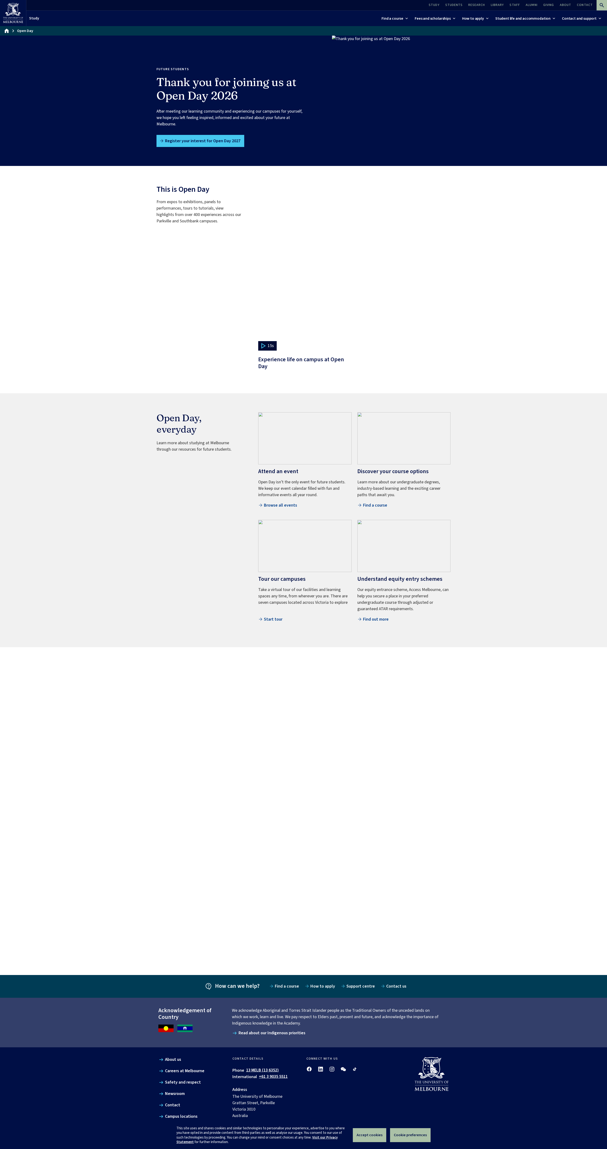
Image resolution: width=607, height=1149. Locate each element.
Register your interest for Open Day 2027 (202, 141)
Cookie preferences (410, 1135)
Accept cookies (369, 1135)
